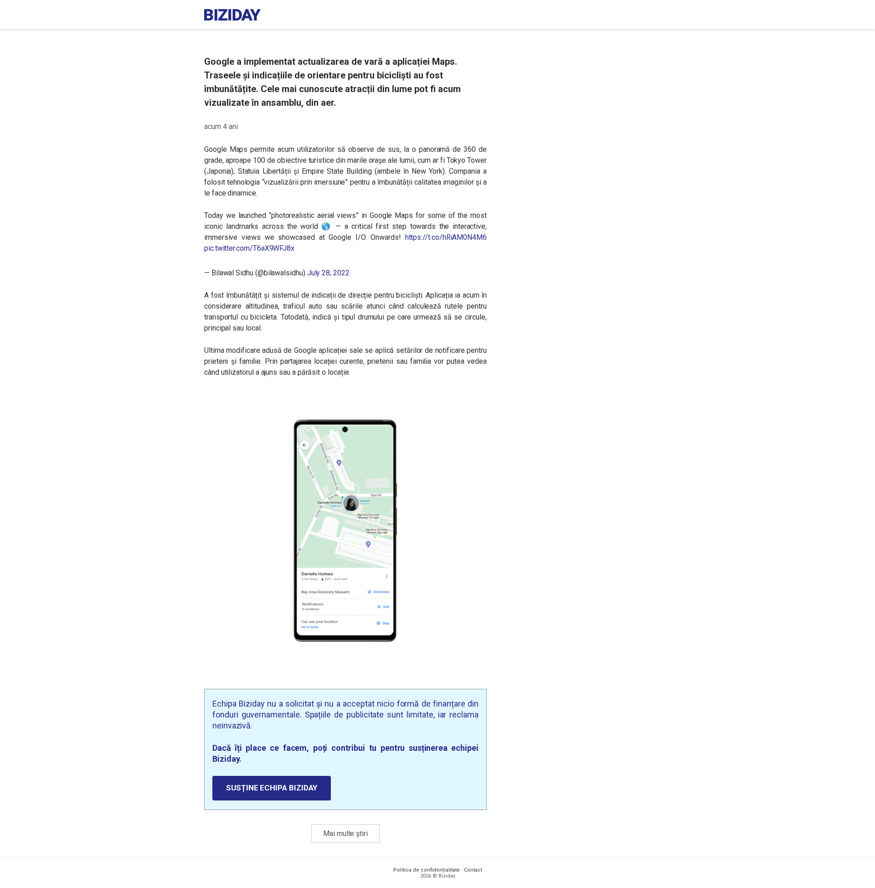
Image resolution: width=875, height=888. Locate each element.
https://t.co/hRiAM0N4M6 (446, 237)
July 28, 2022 (328, 272)
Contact (473, 870)
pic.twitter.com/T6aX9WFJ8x (249, 248)
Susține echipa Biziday (271, 787)
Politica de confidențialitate (426, 870)
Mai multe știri (345, 833)
